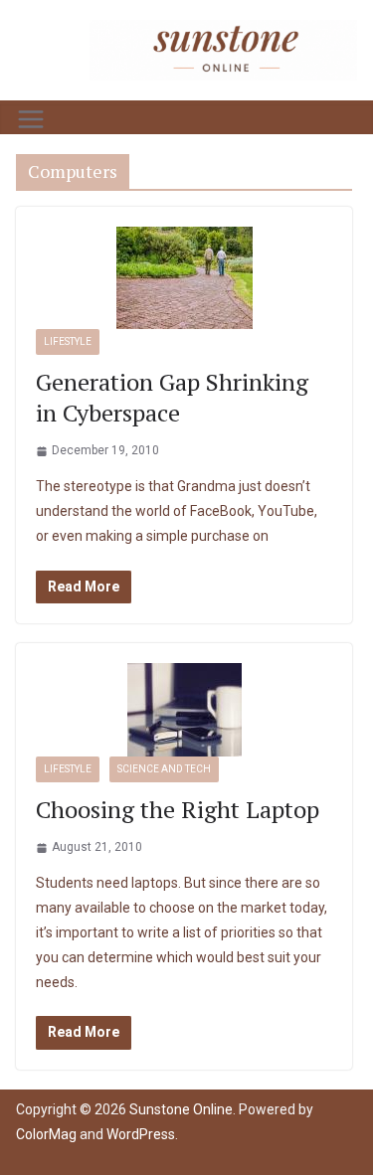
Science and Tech (164, 768)
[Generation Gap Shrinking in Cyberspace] (184, 278)
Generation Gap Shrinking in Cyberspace (172, 397)
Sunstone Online (181, 1109)
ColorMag (46, 1134)
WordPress (140, 1134)
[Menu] (31, 119)
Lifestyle (68, 341)
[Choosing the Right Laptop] (184, 709)
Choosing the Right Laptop (177, 809)
